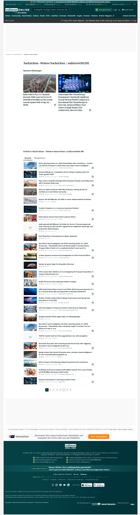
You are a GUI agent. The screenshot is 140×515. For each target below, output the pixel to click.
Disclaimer (54, 479)
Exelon (61, 284)
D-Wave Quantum (64, 257)
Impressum (46, 479)
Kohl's (60, 219)
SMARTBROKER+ (96, 460)
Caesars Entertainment (66, 276)
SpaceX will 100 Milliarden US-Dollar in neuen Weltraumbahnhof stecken (65, 199)
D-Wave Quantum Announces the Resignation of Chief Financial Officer (64, 255)
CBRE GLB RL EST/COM (66, 294)
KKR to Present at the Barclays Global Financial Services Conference (63, 362)
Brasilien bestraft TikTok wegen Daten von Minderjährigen (59, 316)
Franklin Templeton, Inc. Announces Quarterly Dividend (59, 208)
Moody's (59, 357)
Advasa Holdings (64, 176)
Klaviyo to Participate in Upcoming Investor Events (57, 379)
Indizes (36, 16)
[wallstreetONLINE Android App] (99, 486)
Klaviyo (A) (62, 382)
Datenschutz (62, 479)
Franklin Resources (64, 210)
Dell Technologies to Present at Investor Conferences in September (63, 308)
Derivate (63, 16)
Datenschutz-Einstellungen (75, 479)
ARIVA (56, 491)
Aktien (7, 16)
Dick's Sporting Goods (66, 168)
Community (16, 16)
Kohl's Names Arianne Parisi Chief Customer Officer (57, 217)
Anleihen (54, 16)
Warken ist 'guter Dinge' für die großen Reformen (56, 264)
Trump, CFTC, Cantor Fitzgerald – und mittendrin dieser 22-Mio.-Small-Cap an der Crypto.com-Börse (85, 20)
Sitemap (76, 474)
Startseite (8, 54)
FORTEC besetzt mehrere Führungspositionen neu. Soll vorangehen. (63, 336)
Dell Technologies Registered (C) (68, 310)
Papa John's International (66, 185)
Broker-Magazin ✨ (106, 16)
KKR (60, 364)
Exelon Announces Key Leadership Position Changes (57, 281)
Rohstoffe (72, 16)
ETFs (48, 16)
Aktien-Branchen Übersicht (62, 474)
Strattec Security (64, 302)
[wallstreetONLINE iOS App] (86, 486)
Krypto (79, 16)
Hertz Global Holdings (65, 194)
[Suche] (69, 9)
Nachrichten (27, 16)
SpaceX (53, 201)
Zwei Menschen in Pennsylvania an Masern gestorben (58, 236)
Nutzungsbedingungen (92, 479)
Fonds (42, 16)
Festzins (94, 16)
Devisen (86, 16)
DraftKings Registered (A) (66, 374)
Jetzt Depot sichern (39, 468)
